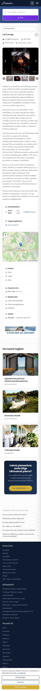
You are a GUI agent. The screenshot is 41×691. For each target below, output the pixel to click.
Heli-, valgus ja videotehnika (12, 579)
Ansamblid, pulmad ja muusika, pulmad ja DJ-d (18, 611)
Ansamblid (6, 556)
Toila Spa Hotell (12, 450)
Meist (4, 628)
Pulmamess (6, 635)
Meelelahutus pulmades (10, 614)
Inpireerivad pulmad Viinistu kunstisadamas (16, 379)
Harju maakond (13, 225)
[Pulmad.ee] (8, 3)
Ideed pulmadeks (8, 595)
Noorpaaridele (7, 660)
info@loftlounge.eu (12, 39)
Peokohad (6, 550)
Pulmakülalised (7, 608)
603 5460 (27, 39)
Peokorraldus (7, 566)
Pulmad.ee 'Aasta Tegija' (11, 602)
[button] (20, 244)
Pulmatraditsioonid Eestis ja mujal (14, 598)
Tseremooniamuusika (9, 569)
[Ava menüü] (37, 3)
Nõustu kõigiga (20, 687)
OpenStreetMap (33, 260)
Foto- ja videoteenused (10, 563)
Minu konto (6, 649)
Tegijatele (6, 656)
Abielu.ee (5, 663)
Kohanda (20, 682)
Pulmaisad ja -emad (9, 573)
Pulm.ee (5, 667)
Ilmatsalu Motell (12, 415)
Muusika (5, 553)
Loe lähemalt (21, 673)
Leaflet (24, 260)
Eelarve (5, 642)
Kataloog (6, 638)
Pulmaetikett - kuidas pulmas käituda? (15, 605)
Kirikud (5, 576)
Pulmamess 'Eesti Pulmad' (11, 618)
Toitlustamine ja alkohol (10, 560)
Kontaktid (6, 631)
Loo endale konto (19, 488)
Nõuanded (6, 646)
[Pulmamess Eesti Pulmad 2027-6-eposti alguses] (20, 330)
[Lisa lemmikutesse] (36, 35)
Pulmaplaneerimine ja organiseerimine (15, 589)
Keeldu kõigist (20, 677)
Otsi (21, 18)
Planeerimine (7, 653)
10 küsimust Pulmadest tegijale (12, 592)
